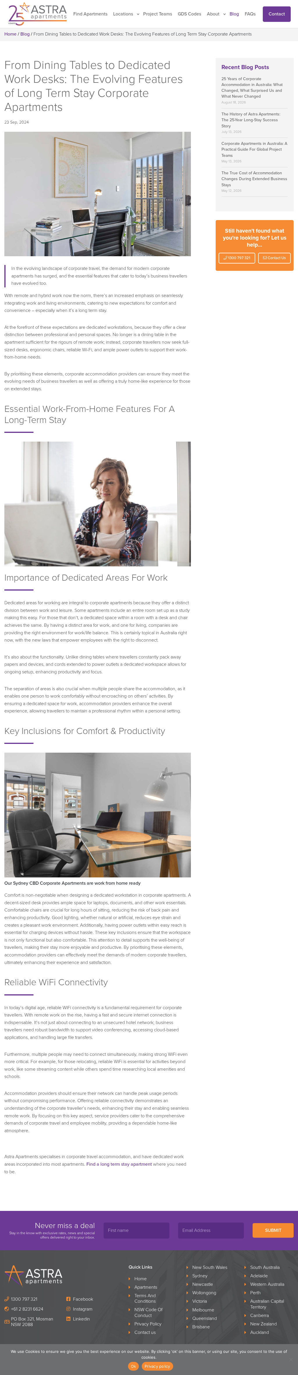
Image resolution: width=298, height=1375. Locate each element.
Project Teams (157, 14)
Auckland (259, 1332)
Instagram (82, 1309)
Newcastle (202, 1284)
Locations (123, 14)
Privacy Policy (148, 1324)
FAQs (250, 14)
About (213, 14)
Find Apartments (90, 14)
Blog (234, 14)
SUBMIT (273, 1230)
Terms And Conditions (145, 1298)
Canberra (259, 1315)
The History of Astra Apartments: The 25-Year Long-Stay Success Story (250, 120)
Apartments (145, 1287)
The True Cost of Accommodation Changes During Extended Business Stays (254, 179)
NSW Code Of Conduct (148, 1312)
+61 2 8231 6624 (27, 1309)
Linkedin (81, 1319)
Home (10, 34)
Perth (255, 1293)
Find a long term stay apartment (118, 1164)
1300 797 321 (238, 258)
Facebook (82, 1299)
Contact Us (276, 258)
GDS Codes (189, 14)
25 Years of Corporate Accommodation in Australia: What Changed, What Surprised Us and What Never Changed (252, 87)
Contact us (145, 1332)
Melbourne (203, 1310)
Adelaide (259, 1276)
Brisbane (201, 1327)
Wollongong (204, 1293)
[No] (291, 1359)
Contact (277, 14)
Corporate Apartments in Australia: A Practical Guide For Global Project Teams (254, 149)
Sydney (199, 1276)
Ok (133, 1366)
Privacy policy (157, 1366)
